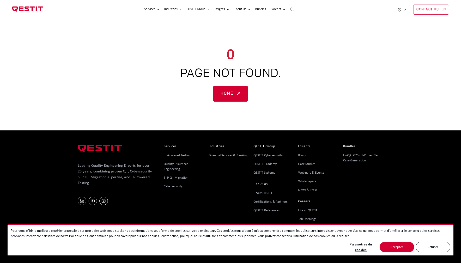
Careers (276, 9)
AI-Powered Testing (177, 155)
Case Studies (306, 164)
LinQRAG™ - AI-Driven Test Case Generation (361, 158)
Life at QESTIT (307, 210)
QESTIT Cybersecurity (268, 155)
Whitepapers (307, 181)
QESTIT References (266, 210)
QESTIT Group (196, 9)
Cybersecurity (173, 186)
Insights (219, 9)
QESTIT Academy (265, 164)
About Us (240, 9)
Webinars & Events (311, 173)
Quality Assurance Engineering (176, 166)
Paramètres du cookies (361, 247)
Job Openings (307, 219)
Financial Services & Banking (228, 155)
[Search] (292, 9)
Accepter (396, 247)
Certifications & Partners (271, 202)
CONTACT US (427, 9)
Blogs (302, 155)
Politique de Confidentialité (88, 236)
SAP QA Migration (176, 178)
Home (227, 94)
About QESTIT (263, 193)
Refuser (433, 247)
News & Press (307, 190)
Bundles (260, 9)
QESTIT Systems (264, 173)
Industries (170, 9)
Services (149, 9)
